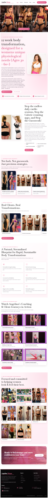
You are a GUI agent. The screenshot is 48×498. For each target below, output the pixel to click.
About (30, 2)
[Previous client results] (43, 210)
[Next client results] (45, 210)
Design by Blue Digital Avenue (31, 495)
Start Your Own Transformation (8, 238)
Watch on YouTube (5, 490)
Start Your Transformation (42, 2)
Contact (34, 2)
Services (21, 2)
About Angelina (23, 480)
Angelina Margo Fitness (40, 495)
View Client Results (17, 91)
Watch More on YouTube (6, 367)
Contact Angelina (39, 455)
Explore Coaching (36, 475)
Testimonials (26, 2)
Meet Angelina (36, 478)
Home (17, 2)
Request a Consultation (37, 480)
